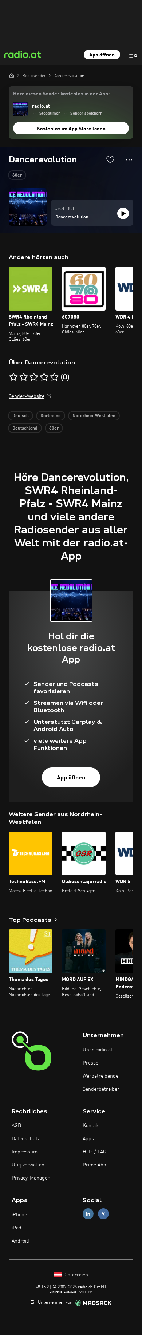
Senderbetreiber (101, 1089)
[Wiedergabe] (123, 213)
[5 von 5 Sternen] (54, 377)
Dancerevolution (71, 217)
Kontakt (91, 1125)
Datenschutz (26, 1138)
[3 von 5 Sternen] (34, 377)
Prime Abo (94, 1165)
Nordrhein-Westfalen (93, 416)
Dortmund (50, 416)
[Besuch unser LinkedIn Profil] (88, 1214)
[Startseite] (12, 75)
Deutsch (20, 416)
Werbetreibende (100, 1076)
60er (17, 175)
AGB (16, 1125)
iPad (16, 1228)
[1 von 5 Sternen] (13, 377)
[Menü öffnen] (133, 54)
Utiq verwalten (28, 1165)
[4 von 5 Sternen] (44, 377)
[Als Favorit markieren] (110, 159)
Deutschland (25, 428)
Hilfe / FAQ (94, 1151)
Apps (88, 1138)
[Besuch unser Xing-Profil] (103, 1214)
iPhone (19, 1214)
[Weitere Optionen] (129, 159)
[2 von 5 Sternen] (24, 377)
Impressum (25, 1151)
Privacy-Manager (31, 1178)
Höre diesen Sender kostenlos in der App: (61, 93)
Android (20, 1241)
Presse (90, 1063)
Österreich (75, 1274)
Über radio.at (98, 1049)
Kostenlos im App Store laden (71, 128)
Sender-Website (26, 396)
